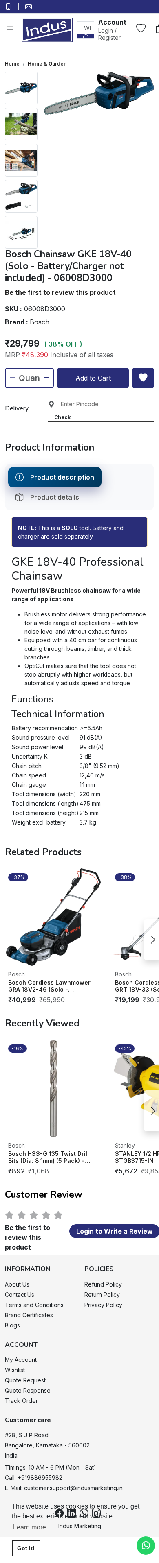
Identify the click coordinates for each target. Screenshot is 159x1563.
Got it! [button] (26, 1548)
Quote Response (28, 1390)
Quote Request (25, 1380)
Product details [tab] (54, 497)
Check (62, 417)
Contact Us (19, 1294)
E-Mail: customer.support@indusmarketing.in (64, 1487)
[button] (112, 29)
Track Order (21, 1400)
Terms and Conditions (34, 1304)
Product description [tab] (62, 477)
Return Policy (102, 1294)
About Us (17, 1284)
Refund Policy (103, 1284)
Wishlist (15, 1369)
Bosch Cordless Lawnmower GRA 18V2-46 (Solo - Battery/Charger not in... (49, 986)
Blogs (12, 1325)
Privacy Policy (103, 1304)
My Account (21, 1359)
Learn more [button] (29, 1527)
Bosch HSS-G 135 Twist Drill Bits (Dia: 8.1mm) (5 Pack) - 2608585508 (48, 1157)
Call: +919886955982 (33, 1477)
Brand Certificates (29, 1315)
